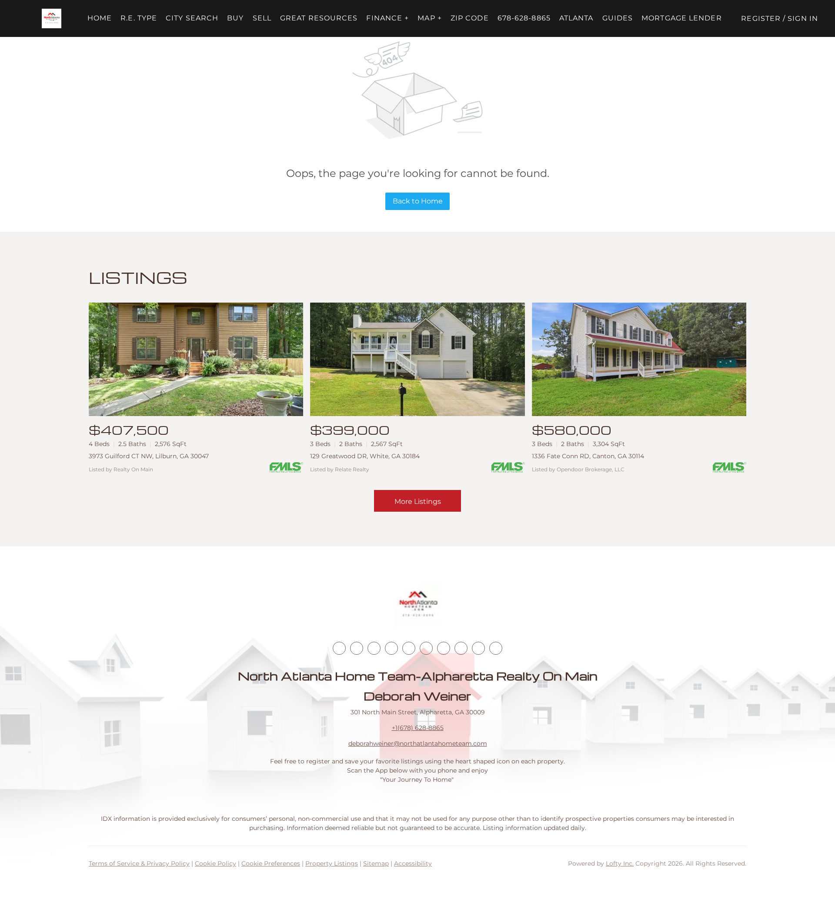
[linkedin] (356, 648)
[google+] (495, 648)
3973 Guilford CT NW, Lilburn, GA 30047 (149, 456)
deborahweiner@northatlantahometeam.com (417, 743)
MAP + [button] (430, 18)
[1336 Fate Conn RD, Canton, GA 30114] (639, 359)
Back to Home (418, 201)
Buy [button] (235, 18)
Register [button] (761, 18)
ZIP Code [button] (470, 18)
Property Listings (331, 863)
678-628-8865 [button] (524, 18)
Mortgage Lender (681, 18)
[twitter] (374, 648)
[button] (51, 18)
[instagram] (408, 648)
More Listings (417, 501)
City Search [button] (192, 18)
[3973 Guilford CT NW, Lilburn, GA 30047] (196, 359)
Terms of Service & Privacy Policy (139, 863)
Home (99, 18)
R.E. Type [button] (138, 18)
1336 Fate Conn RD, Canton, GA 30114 (588, 456)
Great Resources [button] (319, 18)
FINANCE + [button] (387, 18)
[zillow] (391, 648)
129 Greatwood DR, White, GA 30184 (365, 456)
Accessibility (413, 863)
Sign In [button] (803, 18)
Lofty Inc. (620, 863)
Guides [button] (617, 18)
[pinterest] (478, 648)
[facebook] (339, 648)
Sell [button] (262, 18)
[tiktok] (443, 648)
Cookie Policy (215, 863)
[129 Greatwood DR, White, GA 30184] (417, 359)
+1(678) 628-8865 (418, 728)
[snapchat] (461, 648)
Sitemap (376, 863)
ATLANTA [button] (576, 18)
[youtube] (426, 648)
